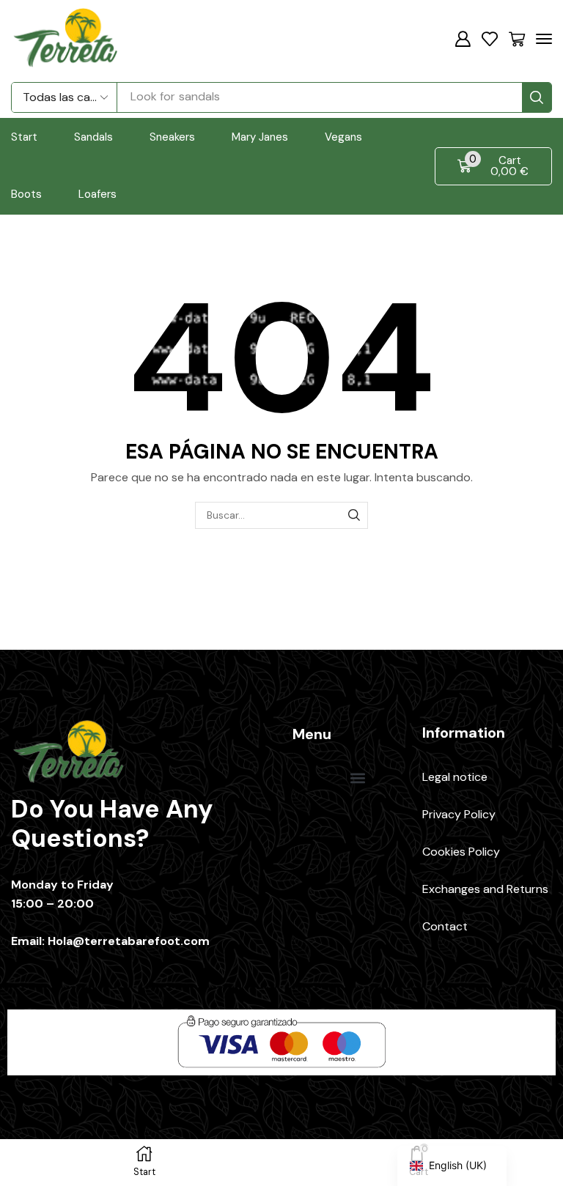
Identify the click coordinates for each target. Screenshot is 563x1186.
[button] (463, 39)
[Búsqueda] (536, 97)
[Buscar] (354, 515)
